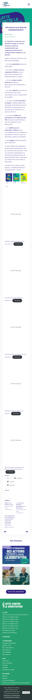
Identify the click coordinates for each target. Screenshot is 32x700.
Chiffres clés (6, 645)
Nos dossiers (6, 650)
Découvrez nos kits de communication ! (15, 614)
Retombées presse (8, 630)
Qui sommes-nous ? (8, 685)
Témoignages (6, 652)
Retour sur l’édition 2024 (10, 619)
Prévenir (5, 665)
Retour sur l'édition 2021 (10, 626)
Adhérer (5, 678)
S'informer (5, 661)
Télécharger (18, 244)
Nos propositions (8, 647)
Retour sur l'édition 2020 (10, 628)
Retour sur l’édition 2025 (10, 617)
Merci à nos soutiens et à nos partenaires (15, 683)
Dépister (5, 667)
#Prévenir (9, 34)
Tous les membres (8, 680)
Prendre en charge (8, 669)
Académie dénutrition (9, 643)
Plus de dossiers (16, 591)
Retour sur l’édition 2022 (10, 623)
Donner (4, 676)
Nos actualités (7, 663)
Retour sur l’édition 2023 (10, 621)
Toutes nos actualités (9, 632)
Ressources (6, 654)
